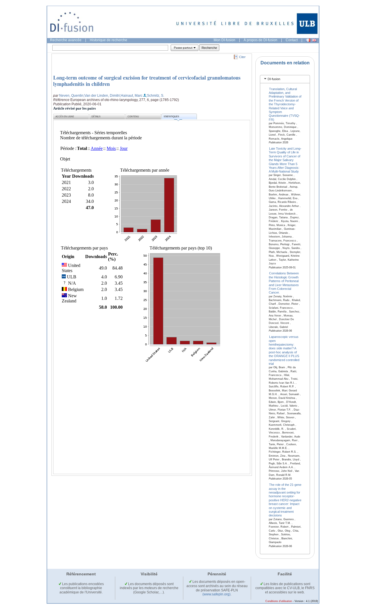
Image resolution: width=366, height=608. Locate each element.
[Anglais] (314, 40)
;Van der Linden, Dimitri (101, 96)
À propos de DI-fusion (260, 40)
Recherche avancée (65, 40)
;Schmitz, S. (155, 96)
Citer (242, 57)
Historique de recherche (108, 40)
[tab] (285, 79)
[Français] (308, 40)
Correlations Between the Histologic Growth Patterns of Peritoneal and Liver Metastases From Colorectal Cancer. (284, 283)
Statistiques (171, 116)
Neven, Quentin (71, 96)
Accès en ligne (64, 116)
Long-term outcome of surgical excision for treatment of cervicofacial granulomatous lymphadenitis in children (146, 81)
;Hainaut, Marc (131, 96)
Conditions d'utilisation (278, 601)
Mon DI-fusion (224, 40)
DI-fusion (274, 79)
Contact (292, 40)
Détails (96, 116)
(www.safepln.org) (216, 594)
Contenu (133, 116)
